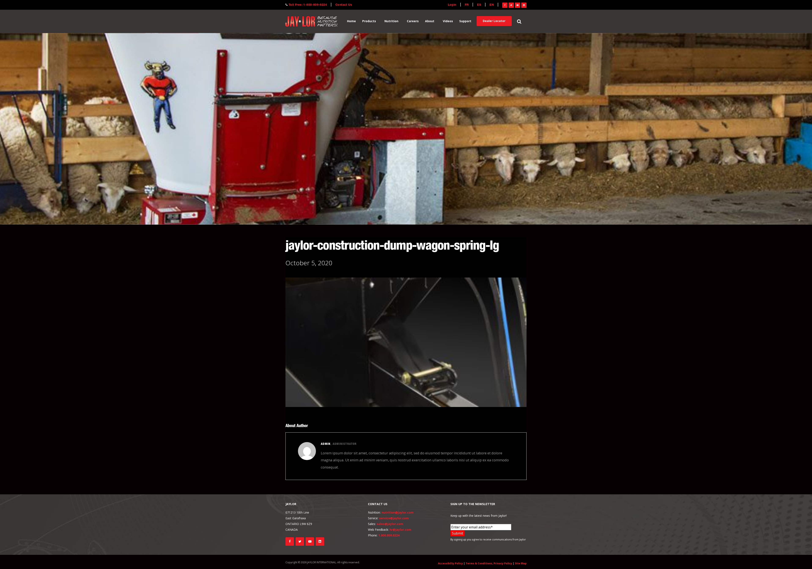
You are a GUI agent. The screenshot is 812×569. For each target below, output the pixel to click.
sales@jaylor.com (390, 524)
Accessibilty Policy (450, 563)
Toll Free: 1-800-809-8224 (308, 5)
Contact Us (343, 5)
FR (467, 5)
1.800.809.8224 (388, 535)
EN (492, 5)
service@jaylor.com (394, 518)
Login (452, 5)
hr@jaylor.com (400, 530)
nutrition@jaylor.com (397, 512)
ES (479, 5)
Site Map (521, 563)
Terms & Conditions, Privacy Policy (489, 563)
